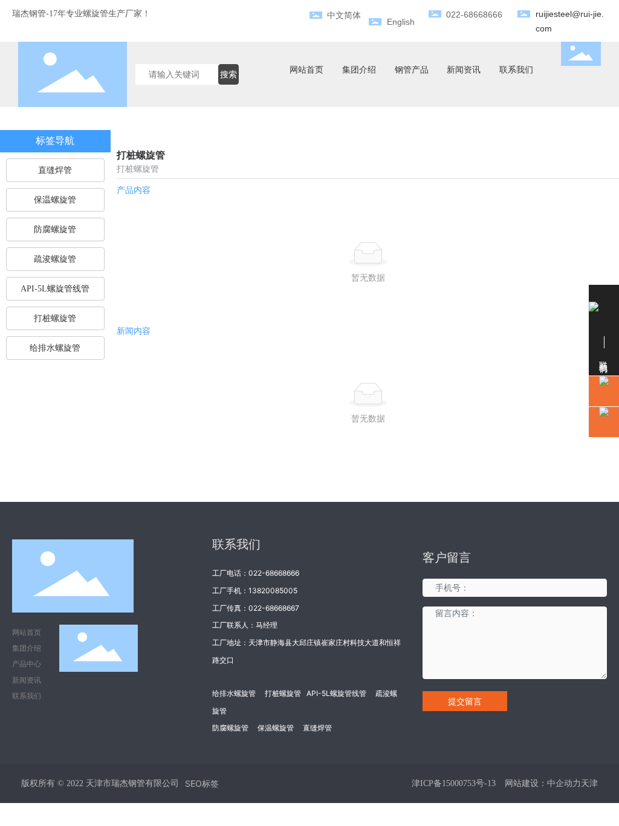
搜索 (228, 74)
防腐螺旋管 (230, 727)
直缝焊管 (317, 727)
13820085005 (272, 590)
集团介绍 (26, 647)
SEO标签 (202, 783)
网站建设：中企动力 (543, 783)
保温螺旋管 (276, 727)
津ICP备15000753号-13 (454, 783)
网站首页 (26, 632)
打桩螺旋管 (283, 693)
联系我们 (26, 695)
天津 (589, 783)
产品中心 (26, 663)
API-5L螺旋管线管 (336, 693)
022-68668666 (273, 572)
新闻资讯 (26, 680)
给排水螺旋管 (234, 693)
